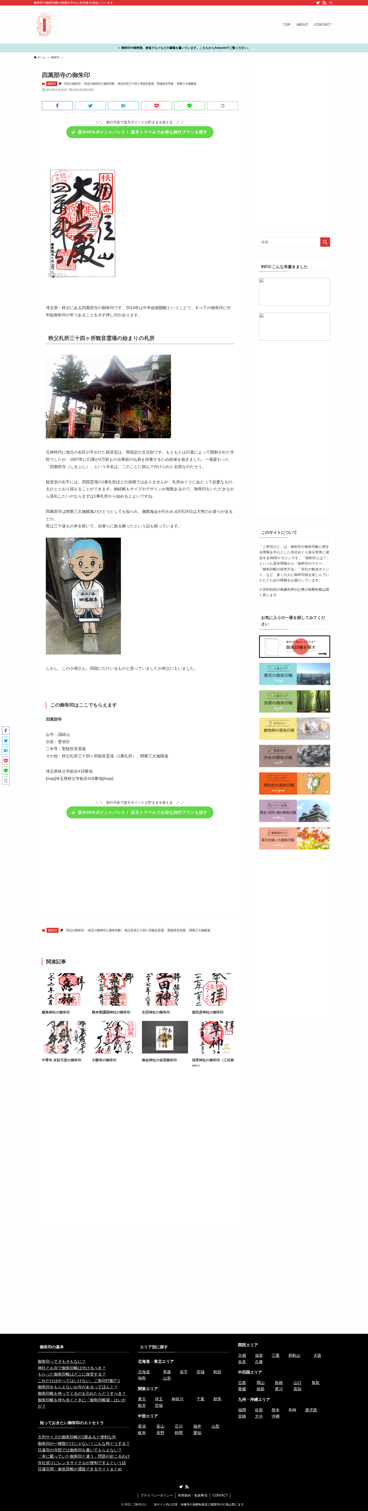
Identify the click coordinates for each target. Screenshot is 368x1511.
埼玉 (159, 1399)
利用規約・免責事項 (192, 1495)
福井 (197, 1426)
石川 (179, 1426)
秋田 (217, 1372)
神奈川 (177, 1399)
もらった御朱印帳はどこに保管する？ (72, 1374)
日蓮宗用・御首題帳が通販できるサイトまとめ (80, 1469)
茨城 (159, 1405)
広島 (242, 1383)
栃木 (142, 1405)
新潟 (142, 1426)
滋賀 (259, 1355)
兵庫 (259, 1362)
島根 (279, 1383)
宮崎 (242, 1416)
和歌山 (294, 1355)
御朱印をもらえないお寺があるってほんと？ (78, 1387)
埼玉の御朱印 (72, 83)
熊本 (276, 1410)
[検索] (331, 3)
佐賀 (259, 1410)
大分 (259, 1416)
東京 (142, 1399)
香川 (279, 1389)
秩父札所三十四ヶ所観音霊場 (136, 83)
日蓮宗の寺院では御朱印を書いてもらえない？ (80, 1450)
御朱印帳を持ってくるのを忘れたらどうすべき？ (82, 1393)
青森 (167, 1372)
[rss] (324, 3)
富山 (160, 1426)
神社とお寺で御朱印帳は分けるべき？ (72, 1368)
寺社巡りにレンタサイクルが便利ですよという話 (82, 1463)
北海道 (144, 1372)
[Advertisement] (140, 872)
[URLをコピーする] (222, 105)
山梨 (216, 1426)
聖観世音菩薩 (165, 83)
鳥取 (316, 1383)
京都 (242, 1355)
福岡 (242, 1410)
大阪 (317, 1355)
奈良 (242, 1362)
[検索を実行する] (325, 242)
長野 (160, 1433)
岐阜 (142, 1433)
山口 (297, 1383)
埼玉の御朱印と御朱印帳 (99, 83)
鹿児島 (311, 1410)
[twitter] (318, 3)
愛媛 (242, 1389)
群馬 (217, 1399)
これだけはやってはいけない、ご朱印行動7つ (79, 1381)
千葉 (201, 1399)
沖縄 (276, 1416)
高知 (297, 1389)
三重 (276, 1355)
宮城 (201, 1372)
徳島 (261, 1389)
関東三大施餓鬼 (186, 83)
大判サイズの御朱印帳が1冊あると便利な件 (77, 1437)
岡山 (261, 1383)
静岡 (179, 1433)
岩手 (184, 1372)
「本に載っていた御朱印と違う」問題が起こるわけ (84, 1456)
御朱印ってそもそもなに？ (62, 1361)
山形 (167, 1378)
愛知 (197, 1433)
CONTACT (220, 1495)
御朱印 (52, 83)
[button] (57, 105)
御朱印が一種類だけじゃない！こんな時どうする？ (84, 1443)
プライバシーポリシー (156, 1495)
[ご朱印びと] (44, 25)
